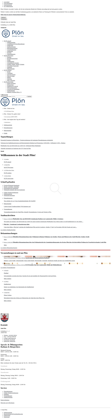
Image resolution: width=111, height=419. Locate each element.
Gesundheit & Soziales (13, 63)
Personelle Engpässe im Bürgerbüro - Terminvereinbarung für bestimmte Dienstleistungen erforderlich (27, 140)
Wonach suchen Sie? (6, 96)
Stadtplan (9, 67)
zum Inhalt (6, 2)
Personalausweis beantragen (11, 188)
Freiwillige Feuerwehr (13, 66)
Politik (8, 60)
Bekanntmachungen (12, 48)
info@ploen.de (10, 338)
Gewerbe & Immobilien (13, 89)
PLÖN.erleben (7, 70)
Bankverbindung (5, 400)
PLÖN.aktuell (7, 41)
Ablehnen (3, 17)
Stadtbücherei (10, 61)
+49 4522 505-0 (10, 335)
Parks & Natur (11, 76)
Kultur (8, 71)
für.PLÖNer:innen (8, 55)
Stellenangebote (11, 42)
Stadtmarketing (11, 90)
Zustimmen (4, 19)
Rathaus (9, 57)
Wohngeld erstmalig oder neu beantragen (14, 189)
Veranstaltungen (11, 54)
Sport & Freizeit (11, 74)
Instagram (9, 341)
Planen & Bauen (11, 83)
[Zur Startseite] (13, 38)
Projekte (9, 52)
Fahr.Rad (9, 79)
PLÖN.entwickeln (8, 82)
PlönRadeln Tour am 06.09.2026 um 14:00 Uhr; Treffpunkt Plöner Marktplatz (21, 145)
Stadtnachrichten (11, 47)
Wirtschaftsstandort (12, 87)
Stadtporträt (10, 45)
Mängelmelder (11, 68)
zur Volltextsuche (8, 6)
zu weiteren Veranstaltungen (8, 267)
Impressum (7, 417)
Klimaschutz (10, 85)
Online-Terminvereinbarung (11, 192)
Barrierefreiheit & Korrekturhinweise (13, 414)
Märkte (9, 77)
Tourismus (10, 73)
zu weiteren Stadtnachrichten (8, 230)
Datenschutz (7, 415)
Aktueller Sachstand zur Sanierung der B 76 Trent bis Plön (16, 148)
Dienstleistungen (8, 391)
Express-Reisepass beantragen (11, 185)
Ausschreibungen (11, 49)
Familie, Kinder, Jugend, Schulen (15, 64)
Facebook (9, 339)
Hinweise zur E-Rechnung (7, 402)
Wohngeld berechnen (9, 195)
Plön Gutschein (11, 80)
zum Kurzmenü (8, 5)
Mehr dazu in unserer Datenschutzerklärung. (13, 14)
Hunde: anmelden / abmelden (11, 187)
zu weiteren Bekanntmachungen (9, 247)
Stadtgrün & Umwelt (12, 86)
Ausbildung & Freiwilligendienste (16, 44)
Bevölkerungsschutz (12, 58)
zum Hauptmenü (8, 3)
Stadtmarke (10, 51)
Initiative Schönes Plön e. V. (14, 92)
